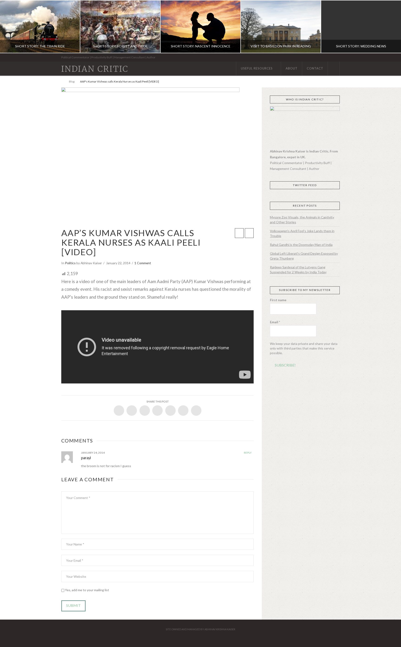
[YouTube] (333, 57)
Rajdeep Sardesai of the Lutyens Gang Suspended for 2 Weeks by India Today (298, 269)
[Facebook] (318, 57)
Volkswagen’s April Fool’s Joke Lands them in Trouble (302, 233)
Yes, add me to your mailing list (86, 590)
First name (278, 300)
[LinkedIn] (328, 57)
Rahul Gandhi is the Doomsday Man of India (301, 245)
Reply (248, 452)
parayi (86, 457)
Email (275, 322)
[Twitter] (323, 57)
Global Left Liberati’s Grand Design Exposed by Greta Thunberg (304, 255)
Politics (70, 263)
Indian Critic (94, 69)
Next (391, 26)
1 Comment (142, 263)
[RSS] (338, 57)
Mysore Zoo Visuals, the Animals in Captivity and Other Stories (302, 219)
